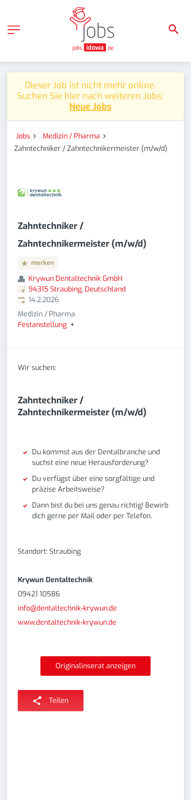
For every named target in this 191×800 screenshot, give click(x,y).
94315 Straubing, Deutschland (77, 289)
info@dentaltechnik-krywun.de (67, 608)
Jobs (23, 136)
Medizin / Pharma (71, 136)
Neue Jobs (90, 107)
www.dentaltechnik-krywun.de (67, 622)
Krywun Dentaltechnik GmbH (75, 278)
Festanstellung (42, 325)
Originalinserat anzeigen (95, 665)
